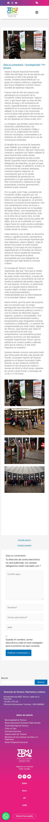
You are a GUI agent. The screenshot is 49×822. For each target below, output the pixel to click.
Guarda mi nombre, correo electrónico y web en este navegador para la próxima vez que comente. (24, 642)
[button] (36, 12)
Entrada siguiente (24, 545)
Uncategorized (32, 64)
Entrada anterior (24, 540)
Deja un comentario (13, 64)
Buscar (4, 678)
